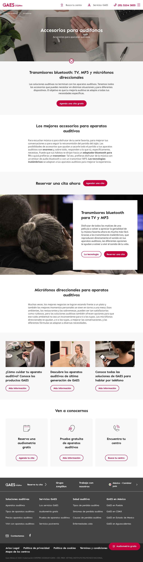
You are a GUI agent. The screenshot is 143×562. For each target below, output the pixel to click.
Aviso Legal (12, 548)
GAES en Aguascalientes (119, 523)
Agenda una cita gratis (71, 103)
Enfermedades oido (83, 523)
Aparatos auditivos (10, 13)
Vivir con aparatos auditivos (20, 523)
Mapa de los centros (18, 551)
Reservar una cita (116, 254)
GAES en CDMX (114, 511)
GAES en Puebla (115, 505)
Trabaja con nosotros (86, 484)
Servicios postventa (49, 523)
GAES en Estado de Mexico (120, 517)
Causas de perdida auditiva (87, 517)
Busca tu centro (116, 458)
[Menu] (139, 5)
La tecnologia (91, 254)
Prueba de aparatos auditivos (54, 517)
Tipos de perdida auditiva (86, 505)
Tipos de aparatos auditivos (20, 511)
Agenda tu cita (26, 458)
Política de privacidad (36, 548)
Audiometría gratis (48, 511)
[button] (124, 546)
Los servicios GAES (48, 505)
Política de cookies (65, 548)
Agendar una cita (95, 183)
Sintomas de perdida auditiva (88, 511)
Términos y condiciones (93, 548)
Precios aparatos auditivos (19, 517)
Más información (17, 388)
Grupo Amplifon (61, 484)
